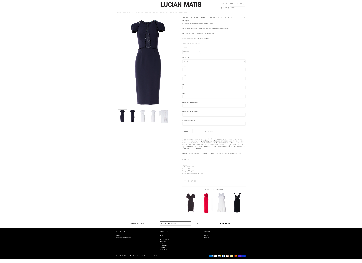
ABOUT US (126, 13)
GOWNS (155, 13)
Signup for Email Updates (137, 223)
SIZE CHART (185, 159)
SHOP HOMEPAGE (137, 13)
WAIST (184, 75)
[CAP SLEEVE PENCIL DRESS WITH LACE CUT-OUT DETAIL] (237, 212)
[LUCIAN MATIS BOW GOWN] (206, 212)
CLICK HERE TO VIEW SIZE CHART (192, 43)
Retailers (206, 237)
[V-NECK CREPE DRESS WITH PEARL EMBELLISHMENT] (191, 212)
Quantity (185, 131)
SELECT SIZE (186, 57)
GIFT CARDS (183, 13)
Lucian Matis (129, 255)
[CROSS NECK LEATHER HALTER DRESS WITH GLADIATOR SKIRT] (222, 212)
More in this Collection (214, 189)
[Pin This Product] (195, 181)
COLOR (184, 48)
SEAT (184, 93)
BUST (184, 66)
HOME (119, 13)
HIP (183, 84)
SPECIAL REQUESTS (188, 120)
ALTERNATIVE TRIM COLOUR (191, 111)
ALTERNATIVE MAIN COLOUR (191, 102)
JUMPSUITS (164, 13)
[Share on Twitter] (192, 181)
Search (206, 235)
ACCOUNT (224, 4)
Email (118, 235)
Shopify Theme (137, 255)
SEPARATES (173, 13)
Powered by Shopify (155, 255)
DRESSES (148, 13)
